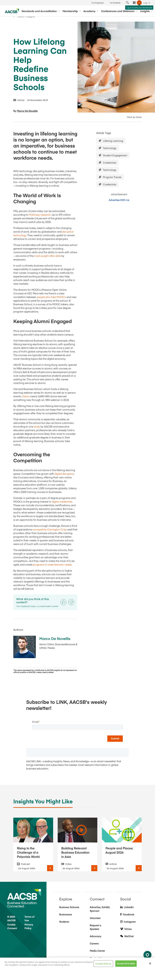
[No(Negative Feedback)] (71, 602)
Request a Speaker (95, 927)
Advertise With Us (119, 200)
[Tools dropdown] (134, 2)
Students (64, 921)
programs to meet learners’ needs (52, 564)
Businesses (65, 914)
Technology (109, 148)
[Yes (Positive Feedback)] (63, 602)
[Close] (150, 963)
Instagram (130, 921)
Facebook (128, 914)
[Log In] (139, 2)
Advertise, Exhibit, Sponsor (100, 908)
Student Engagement (115, 155)
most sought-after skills (47, 255)
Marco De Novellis (27, 110)
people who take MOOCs (51, 297)
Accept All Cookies (126, 963)
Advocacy (95, 936)
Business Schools (69, 907)
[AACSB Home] (12, 11)
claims (26, 396)
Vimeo (128, 929)
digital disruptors (64, 473)
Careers (94, 943)
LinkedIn (129, 907)
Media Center (97, 950)
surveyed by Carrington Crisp (50, 529)
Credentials (109, 162)
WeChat (129, 936)
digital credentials (62, 501)
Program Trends (112, 177)
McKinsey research (40, 214)
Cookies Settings (103, 963)
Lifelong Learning (113, 140)
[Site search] (127, 2)
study (37, 426)
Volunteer (95, 918)
